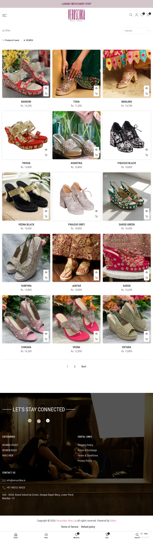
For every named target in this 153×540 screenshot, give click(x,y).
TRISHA (26, 163)
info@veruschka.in (16, 480)
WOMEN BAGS (9, 450)
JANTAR (76, 285)
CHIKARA (26, 347)
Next (83, 366)
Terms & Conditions (88, 455)
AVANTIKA (76, 163)
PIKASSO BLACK (127, 163)
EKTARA (126, 347)
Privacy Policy (85, 460)
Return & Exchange (87, 450)
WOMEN (29, 40)
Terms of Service (69, 526)
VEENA (76, 347)
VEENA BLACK (26, 224)
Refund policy (88, 526)
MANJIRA (126, 101)
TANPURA (26, 285)
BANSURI (26, 101)
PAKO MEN (7, 455)
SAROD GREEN (127, 224)
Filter (7, 30)
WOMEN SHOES (10, 445)
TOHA (76, 101)
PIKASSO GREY (76, 224)
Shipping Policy (85, 445)
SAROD (127, 285)
